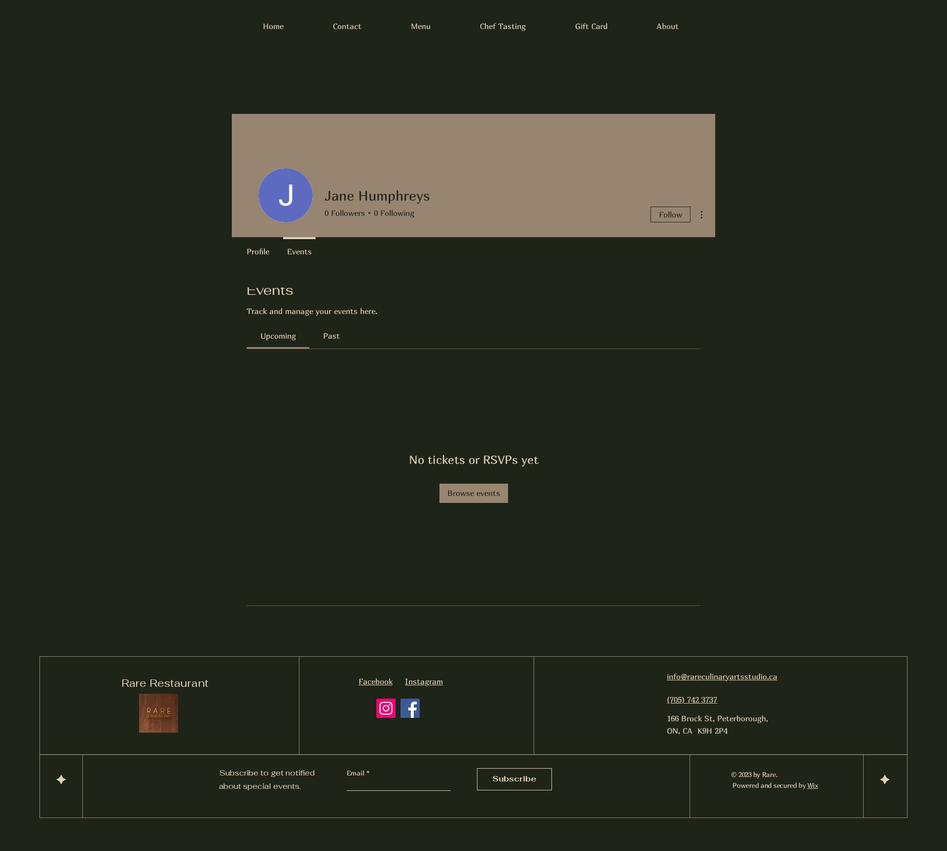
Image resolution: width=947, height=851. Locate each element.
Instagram (424, 681)
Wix (812, 785)
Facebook (376, 681)
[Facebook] (410, 708)
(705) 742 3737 (692, 700)
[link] (278, 336)
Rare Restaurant (165, 683)
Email (356, 773)
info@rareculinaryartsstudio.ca (722, 676)
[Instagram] (386, 708)
